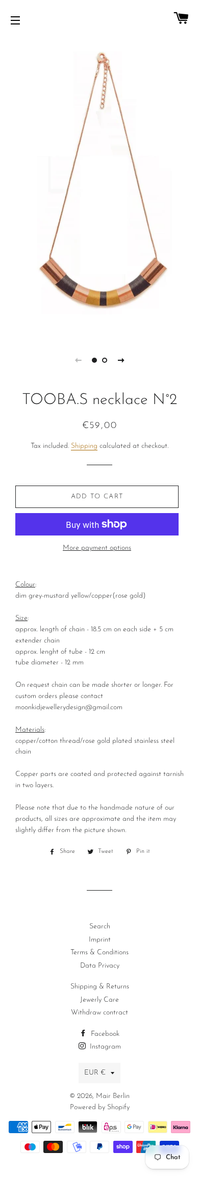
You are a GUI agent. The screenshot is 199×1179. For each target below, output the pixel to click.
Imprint (100, 940)
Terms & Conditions (99, 952)
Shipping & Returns (99, 986)
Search (99, 926)
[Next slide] (121, 360)
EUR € (95, 1073)
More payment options (97, 548)
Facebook (104, 1034)
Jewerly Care (99, 1000)
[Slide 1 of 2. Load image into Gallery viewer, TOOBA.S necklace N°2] (94, 360)
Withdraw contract (99, 1012)
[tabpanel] (99, 187)
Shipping (84, 446)
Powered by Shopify (100, 1107)
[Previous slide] (78, 360)
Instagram (104, 1047)
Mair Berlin (113, 1096)
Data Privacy (99, 966)
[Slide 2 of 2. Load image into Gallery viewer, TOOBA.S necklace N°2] (105, 360)
